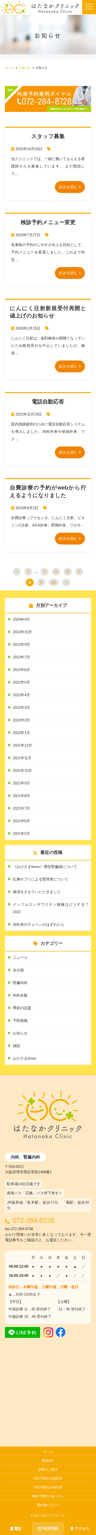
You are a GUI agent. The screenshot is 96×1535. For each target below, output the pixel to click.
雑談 (16, 1046)
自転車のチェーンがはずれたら (38, 924)
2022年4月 (21, 695)
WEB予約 (50, 1528)
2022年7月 (21, 657)
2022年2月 (21, 720)
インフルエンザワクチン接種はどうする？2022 (51, 908)
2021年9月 (21, 783)
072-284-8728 (33, 1220)
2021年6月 (21, 821)
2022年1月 (21, 733)
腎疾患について (48, 1505)
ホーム (48, 1451)
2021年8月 (21, 796)
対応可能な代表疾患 (48, 1478)
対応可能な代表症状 (48, 1487)
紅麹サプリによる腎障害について (40, 879)
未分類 (18, 970)
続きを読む (68, 187)
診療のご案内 (48, 1469)
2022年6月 (21, 670)
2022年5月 (21, 682)
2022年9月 (21, 644)
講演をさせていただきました (37, 892)
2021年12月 (22, 745)
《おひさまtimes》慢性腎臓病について (45, 866)
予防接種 (20, 1020)
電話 (17, 1528)
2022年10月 (22, 632)
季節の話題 (22, 1008)
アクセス (82, 1528)
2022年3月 (21, 707)
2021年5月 (21, 833)
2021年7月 (21, 808)
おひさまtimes (24, 1058)
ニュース (20, 957)
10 (54, 582)
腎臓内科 (20, 983)
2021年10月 (22, 770)
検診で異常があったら (48, 1496)
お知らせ (20, 1033)
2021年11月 (22, 758)
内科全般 (20, 995)
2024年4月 (21, 619)
